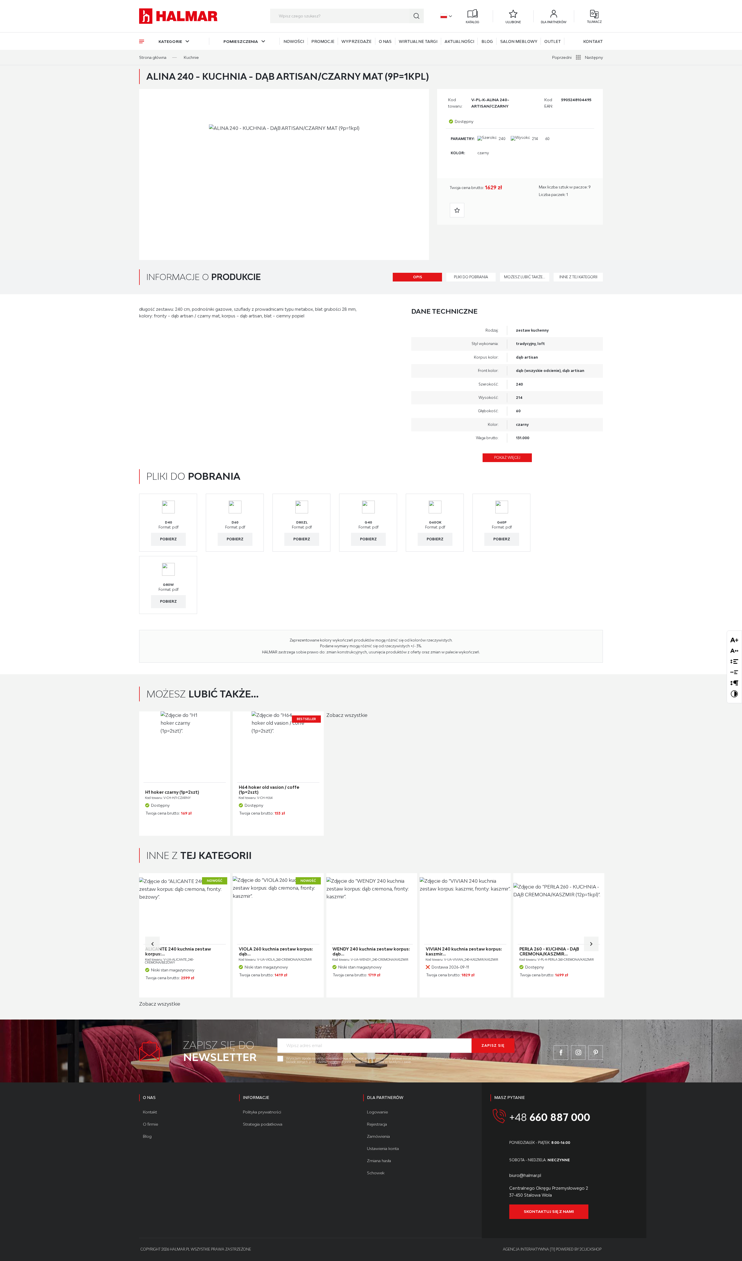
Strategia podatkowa (262, 1124)
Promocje (322, 41)
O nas (385, 41)
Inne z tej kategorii (578, 277)
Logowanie (377, 1112)
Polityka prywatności (262, 1112)
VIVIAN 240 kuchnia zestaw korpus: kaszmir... (464, 951)
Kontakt (593, 41)
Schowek (375, 1173)
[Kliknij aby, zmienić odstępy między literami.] (734, 651)
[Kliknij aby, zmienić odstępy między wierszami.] (734, 661)
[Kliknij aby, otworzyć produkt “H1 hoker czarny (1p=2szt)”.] (184, 747)
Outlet (552, 41)
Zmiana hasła (379, 1160)
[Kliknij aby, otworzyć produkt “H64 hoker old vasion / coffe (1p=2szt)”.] (278, 747)
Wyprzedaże (356, 41)
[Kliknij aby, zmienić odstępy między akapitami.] (734, 683)
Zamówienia (378, 1136)
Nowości (293, 41)
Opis (417, 277)
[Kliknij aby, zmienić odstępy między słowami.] (734, 672)
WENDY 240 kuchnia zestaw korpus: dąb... (371, 951)
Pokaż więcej (507, 457)
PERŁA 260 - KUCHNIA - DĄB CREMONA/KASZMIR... (549, 951)
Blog (487, 41)
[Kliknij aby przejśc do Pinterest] (595, 1052)
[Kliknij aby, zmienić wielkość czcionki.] (734, 640)
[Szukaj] (416, 16)
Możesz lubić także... (524, 277)
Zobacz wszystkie (347, 715)
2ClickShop (590, 1249)
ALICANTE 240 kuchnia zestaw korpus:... (178, 951)
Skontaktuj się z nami (549, 1211)
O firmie (150, 1124)
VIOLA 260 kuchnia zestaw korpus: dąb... (276, 951)
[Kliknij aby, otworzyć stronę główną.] (178, 16)
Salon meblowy (518, 41)
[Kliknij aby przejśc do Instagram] (578, 1052)
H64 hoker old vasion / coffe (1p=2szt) (269, 790)
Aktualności (459, 41)
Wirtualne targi (418, 41)
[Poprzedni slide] (152, 944)
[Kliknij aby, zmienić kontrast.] (734, 694)
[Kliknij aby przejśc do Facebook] (561, 1052)
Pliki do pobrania (471, 277)
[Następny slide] (591, 944)
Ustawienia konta (383, 1148)
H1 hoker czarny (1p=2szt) (172, 792)
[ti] (552, 1249)
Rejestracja (377, 1124)
